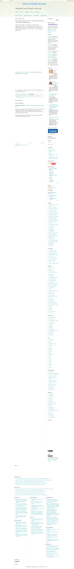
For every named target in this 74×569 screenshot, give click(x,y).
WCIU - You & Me (52, 260)
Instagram (50, 348)
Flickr (50, 346)
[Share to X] (31, 94)
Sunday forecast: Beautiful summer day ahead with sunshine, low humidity (37, 519)
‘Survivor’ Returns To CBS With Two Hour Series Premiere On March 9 (36, 502)
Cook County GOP (52, 376)
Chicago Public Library (53, 217)
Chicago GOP (51, 371)
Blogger (46, 566)
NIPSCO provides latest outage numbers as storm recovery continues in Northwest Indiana (37, 523)
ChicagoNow (51, 326)
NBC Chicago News (52, 198)
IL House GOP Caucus (53, 380)
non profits (20, 97)
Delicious (50, 340)
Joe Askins (50, 44)
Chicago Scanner (52, 318)
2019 (19, 95)
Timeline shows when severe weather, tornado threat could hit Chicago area (21, 523)
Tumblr (50, 360)
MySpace (50, 349)
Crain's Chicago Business (53, 290)
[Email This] (28, 94)
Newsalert (51, 189)
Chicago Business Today (53, 253)
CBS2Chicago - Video (53, 251)
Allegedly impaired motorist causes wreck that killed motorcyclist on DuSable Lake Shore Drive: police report (34, 488)
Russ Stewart (51, 412)
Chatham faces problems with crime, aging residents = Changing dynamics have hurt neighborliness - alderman (53, 106)
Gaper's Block (51, 333)
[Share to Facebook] (32, 94)
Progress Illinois (51, 407)
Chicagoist (51, 324)
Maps (32, 11)
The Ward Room (52, 415)
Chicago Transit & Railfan (53, 320)
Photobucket (51, 354)
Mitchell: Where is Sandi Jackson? (56, 82)
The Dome (51, 414)
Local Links (27, 11)
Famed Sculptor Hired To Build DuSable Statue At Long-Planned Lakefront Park (29, 481)
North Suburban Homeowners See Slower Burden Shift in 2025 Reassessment (53, 523)
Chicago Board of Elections (53, 208)
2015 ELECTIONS (27, 15)
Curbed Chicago (52, 329)
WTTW (50, 309)
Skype (50, 358)
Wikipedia (50, 364)
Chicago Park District (52, 214)
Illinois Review (51, 404)
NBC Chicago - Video (53, 259)
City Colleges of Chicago (53, 224)
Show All (57, 200)
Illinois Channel (51, 295)
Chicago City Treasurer (53, 211)
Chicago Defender (52, 278)
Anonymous (50, 36)
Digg (50, 342)
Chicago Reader (51, 281)
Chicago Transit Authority (53, 220)
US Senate (51, 245)
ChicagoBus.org (51, 323)
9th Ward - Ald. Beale (52, 207)
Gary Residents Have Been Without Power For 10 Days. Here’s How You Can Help (30, 484)
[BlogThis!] (29, 94)
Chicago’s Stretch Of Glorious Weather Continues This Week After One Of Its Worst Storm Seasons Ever (34, 480)
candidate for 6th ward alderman (24, 72)
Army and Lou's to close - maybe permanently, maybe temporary (53, 94)
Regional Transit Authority (53, 235)
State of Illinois (51, 237)
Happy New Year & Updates (55, 71)
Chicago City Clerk (52, 210)
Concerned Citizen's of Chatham (32, 28)
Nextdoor (50, 351)
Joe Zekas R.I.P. (51, 149)
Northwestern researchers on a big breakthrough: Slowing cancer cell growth (52, 540)
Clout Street (51, 400)
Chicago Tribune (52, 287)
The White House (52, 238)
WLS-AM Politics (52, 417)
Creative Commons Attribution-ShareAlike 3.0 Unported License (53, 460)
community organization (32, 95)
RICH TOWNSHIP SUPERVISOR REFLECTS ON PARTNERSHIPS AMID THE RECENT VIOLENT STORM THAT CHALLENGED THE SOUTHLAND (53, 505)
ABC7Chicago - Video (53, 250)
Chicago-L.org (51, 321)
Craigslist (50, 327)
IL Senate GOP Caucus (53, 384)
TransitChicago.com (52, 192)
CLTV (50, 289)
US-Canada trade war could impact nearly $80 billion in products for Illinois (22, 531)
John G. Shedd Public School (53, 169)
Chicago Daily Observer (53, 277)
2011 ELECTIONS (18, 15)
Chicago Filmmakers (52, 317)
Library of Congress (52, 234)
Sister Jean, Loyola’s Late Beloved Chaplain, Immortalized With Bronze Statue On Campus (31, 483)
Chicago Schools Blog (53, 284)
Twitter (50, 361)
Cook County (51, 227)
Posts (50, 142)
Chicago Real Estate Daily (53, 283)
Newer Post (18, 142)
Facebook (17, 97)
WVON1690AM (52, 311)
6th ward (21, 95)
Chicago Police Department (53, 216)
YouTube (50, 367)
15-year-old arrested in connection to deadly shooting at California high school (37, 533)
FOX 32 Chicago (52, 293)
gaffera (39, 566)
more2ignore (51, 180)
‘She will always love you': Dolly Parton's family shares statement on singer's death (22, 535)
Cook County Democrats (53, 374)
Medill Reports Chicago (53, 296)
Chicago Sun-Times (52, 286)
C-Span (50, 269)
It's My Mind (51, 172)
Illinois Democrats (52, 385)
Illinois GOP (51, 387)
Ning (50, 352)
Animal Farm (51, 394)
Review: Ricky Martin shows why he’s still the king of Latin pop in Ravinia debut (30, 490)
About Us (21, 11)
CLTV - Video (51, 256)
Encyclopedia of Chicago (53, 330)
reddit (50, 355)
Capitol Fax (51, 397)
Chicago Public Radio (52, 280)
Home (16, 11)
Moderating (37, 11)
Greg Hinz (51, 401)
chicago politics (25, 95)
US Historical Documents (53, 241)
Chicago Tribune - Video (53, 254)
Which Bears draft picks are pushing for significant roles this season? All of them (29, 493)
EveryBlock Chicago (52, 343)
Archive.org (51, 339)
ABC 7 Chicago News (53, 195)
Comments (51, 144)
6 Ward (50, 177)
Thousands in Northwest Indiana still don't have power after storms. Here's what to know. (31, 491)
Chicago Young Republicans (54, 373)
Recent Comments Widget (56, 65)
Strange (50, 153)
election (40, 95)
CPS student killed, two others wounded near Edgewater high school (21, 516)
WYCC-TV (51, 312)
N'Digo (50, 298)
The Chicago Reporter (53, 302)
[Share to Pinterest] (33, 94)
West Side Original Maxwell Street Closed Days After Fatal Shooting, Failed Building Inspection (32, 478)
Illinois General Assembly (53, 232)
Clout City (50, 398)
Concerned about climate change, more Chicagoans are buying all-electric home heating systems (21, 508)
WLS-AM (50, 308)
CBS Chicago (51, 270)
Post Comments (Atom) (24, 144)
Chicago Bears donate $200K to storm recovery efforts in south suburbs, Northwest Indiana (36, 527)
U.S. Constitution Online (53, 240)
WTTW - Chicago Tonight (53, 263)
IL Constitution (51, 228)
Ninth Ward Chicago (53, 174)
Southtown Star (51, 301)
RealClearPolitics (52, 408)
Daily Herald (51, 292)
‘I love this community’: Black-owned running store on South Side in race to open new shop (22, 504)
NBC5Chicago (51, 299)
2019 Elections (36, 15)
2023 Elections (43, 15)
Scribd (50, 357)
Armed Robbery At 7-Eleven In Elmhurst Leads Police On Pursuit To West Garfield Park (37, 506)
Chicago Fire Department (53, 213)
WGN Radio (51, 305)
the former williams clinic (52, 37)
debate (37, 95)
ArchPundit (51, 395)
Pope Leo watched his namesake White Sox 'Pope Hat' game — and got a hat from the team (31, 494)
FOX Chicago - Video (53, 257)
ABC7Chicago (51, 267)
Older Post (42, 142)
